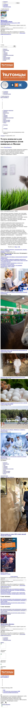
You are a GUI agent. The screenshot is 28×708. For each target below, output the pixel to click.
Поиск (4, 122)
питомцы (25, 249)
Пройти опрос (8, 254)
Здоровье (5, 52)
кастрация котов (18, 249)
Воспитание (6, 50)
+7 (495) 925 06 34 (5, 96)
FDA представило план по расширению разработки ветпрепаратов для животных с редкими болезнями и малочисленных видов (13, 590)
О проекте (5, 4)
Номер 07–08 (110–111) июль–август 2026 (10, 22)
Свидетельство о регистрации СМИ (11, 691)
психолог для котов (5, 250)
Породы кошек (6, 57)
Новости (5, 49)
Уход (4, 51)
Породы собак (6, 58)
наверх (2, 642)
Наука (4, 56)
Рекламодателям (7, 6)
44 (3, 631)
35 (1, 631)
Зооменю (5, 54)
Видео (4, 60)
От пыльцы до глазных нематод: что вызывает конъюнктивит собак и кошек (11, 266)
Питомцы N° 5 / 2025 (5, 574)
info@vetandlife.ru (5, 10)
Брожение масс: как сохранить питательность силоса (13, 377)
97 (3, 582)
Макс (16, 246)
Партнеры (5, 5)
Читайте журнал (4, 572)
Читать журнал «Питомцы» (7, 624)
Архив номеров (14, 576)
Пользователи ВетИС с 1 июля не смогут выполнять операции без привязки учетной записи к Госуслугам (13, 593)
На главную (3, 460)
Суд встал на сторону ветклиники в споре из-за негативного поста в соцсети (12, 263)
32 (3, 30)
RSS (4, 690)
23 (1, 582)
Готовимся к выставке (8, 55)
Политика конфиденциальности (10, 692)
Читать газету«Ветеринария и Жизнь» (7, 21)
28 (1, 30)
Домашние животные (8, 110)
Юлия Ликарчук (8, 147)
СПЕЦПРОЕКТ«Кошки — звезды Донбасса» (7, 476)
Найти (18, 3)
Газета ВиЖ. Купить (5, 24)
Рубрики (5, 1)
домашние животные (9, 249)
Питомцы (5, 124)
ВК (19, 246)
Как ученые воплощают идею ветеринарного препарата (14, 599)
